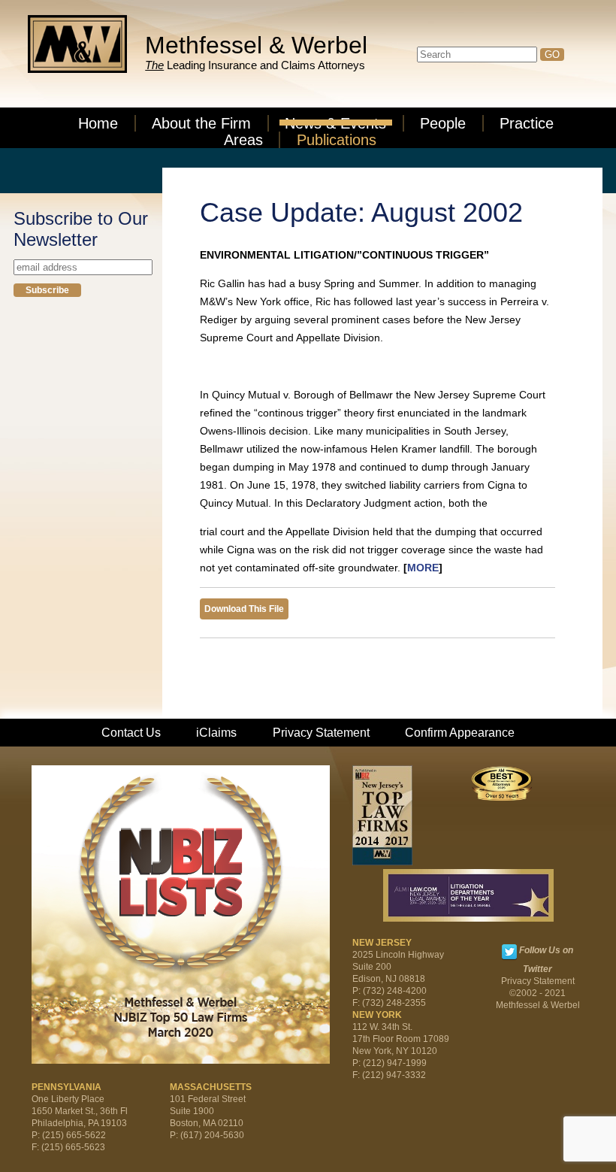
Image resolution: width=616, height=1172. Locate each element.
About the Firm (201, 123)
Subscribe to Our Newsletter (81, 229)
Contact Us (131, 732)
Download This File (244, 609)
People (443, 123)
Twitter (509, 951)
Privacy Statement (321, 732)
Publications (336, 140)
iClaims (216, 732)
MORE (423, 568)
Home (98, 123)
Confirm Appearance (460, 732)
